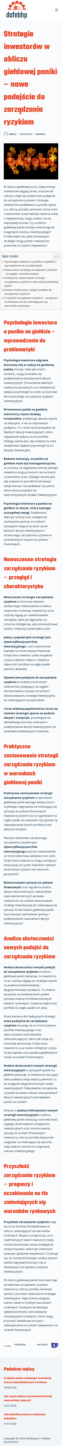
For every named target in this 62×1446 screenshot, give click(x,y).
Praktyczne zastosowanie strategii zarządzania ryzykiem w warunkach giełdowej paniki (31, 281)
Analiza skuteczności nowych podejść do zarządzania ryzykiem (28, 291)
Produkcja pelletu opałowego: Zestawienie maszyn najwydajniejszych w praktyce (27, 1380)
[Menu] (56, 9)
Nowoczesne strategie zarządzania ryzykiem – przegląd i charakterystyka (30, 271)
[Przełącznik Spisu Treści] (54, 256)
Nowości (40, 134)
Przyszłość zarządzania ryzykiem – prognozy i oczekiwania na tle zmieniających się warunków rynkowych (31, 301)
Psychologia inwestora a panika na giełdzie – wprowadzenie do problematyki (30, 263)
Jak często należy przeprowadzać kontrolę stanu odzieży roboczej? (28, 1399)
